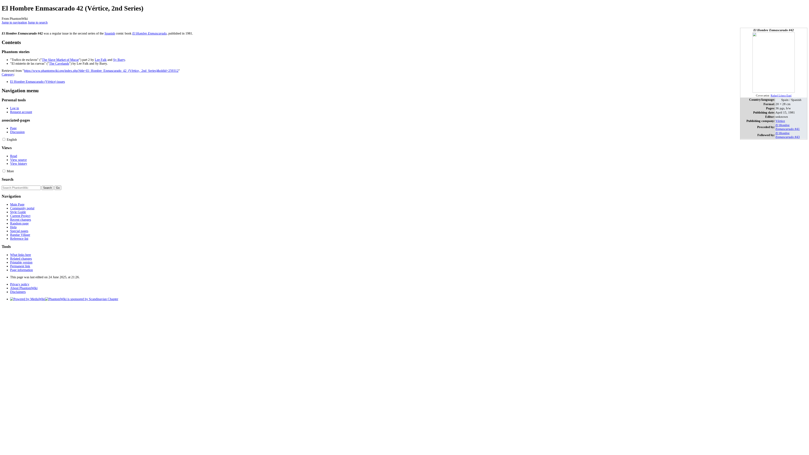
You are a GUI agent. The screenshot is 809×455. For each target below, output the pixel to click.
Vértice (780, 121)
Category (8, 74)
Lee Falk (101, 60)
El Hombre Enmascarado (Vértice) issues (37, 81)
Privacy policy (19, 284)
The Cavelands (59, 63)
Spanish (109, 33)
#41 (788, 127)
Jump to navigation (14, 22)
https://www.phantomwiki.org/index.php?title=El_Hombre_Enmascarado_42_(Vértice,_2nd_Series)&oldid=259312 (101, 70)
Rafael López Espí (781, 95)
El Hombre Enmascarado (149, 33)
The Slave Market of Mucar (60, 60)
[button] (4, 139)
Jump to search (38, 22)
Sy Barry (119, 60)
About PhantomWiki (24, 288)
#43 (788, 135)
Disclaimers (18, 292)
